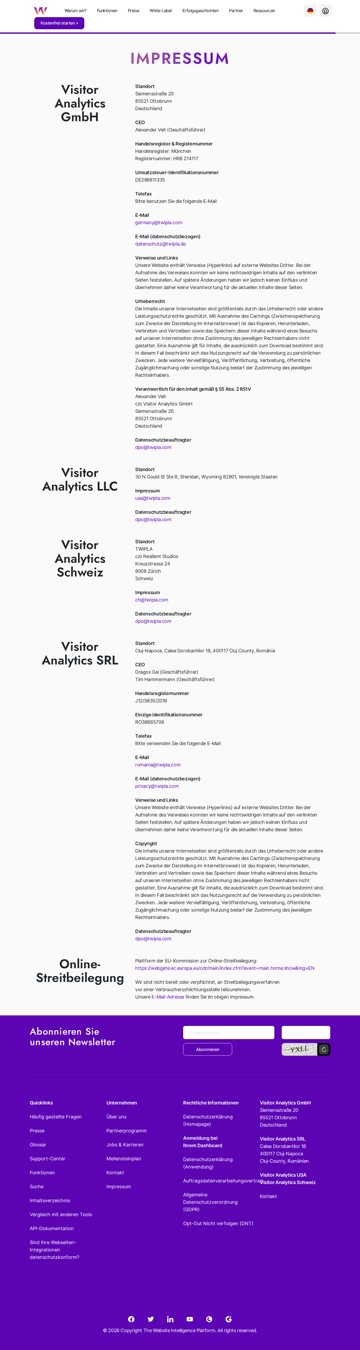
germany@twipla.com (158, 222)
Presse (37, 1130)
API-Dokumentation (52, 1228)
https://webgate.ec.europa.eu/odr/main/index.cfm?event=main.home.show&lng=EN (225, 968)
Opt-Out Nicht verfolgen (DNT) (218, 1223)
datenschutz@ (150, 244)
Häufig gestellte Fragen (56, 1116)
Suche (36, 1186)
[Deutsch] (310, 10)
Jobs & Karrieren (125, 1144)
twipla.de (176, 244)
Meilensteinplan (123, 1158)
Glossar (38, 1144)
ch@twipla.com (151, 600)
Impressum (118, 1186)
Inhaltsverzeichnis (50, 1200)
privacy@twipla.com (157, 786)
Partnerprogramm (126, 1130)
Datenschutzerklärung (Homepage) (208, 1120)
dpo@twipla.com (153, 447)
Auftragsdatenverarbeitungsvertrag (218, 1180)
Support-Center (47, 1158)
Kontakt (115, 1172)
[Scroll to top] (346, 1320)
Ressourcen (264, 10)
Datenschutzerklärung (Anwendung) (208, 1163)
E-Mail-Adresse (168, 997)
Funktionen (107, 10)
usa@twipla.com (153, 498)
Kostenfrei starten (58, 23)
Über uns (116, 1116)
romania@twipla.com (158, 764)
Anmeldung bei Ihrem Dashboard (202, 1141)
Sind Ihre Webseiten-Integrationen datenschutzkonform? (54, 1250)
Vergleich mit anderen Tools (61, 1214)
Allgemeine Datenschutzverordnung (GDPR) (210, 1202)
